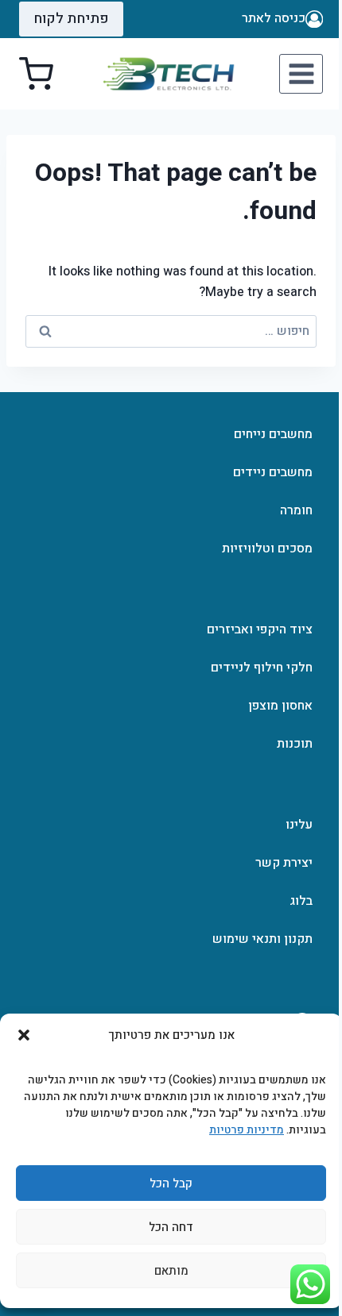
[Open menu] (301, 73)
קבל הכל (171, 1183)
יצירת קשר (284, 862)
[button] (24, 1035)
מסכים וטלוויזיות (267, 548)
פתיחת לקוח (71, 18)
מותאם (171, 1270)
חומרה (296, 510)
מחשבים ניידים (273, 472)
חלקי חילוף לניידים (262, 667)
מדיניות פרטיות (246, 1130)
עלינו (299, 824)
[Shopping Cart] (36, 74)
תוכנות (295, 743)
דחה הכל (171, 1227)
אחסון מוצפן (280, 705)
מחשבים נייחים (273, 434)
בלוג (301, 900)
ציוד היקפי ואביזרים (260, 629)
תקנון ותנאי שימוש (262, 939)
